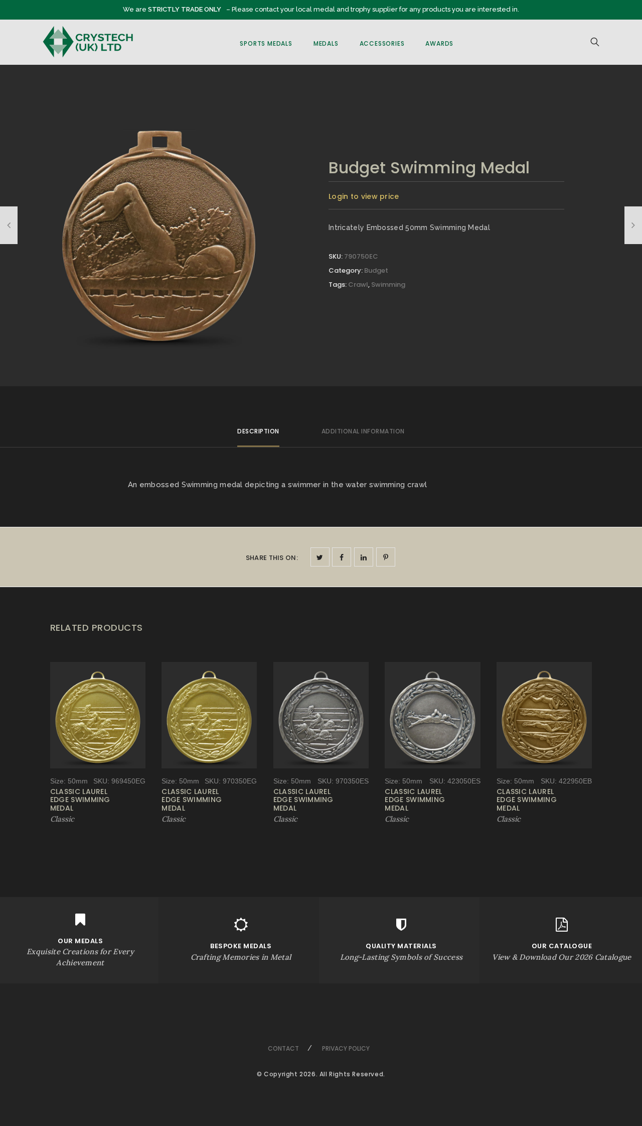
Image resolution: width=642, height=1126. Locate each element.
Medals (326, 43)
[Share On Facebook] (341, 557)
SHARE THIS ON (272, 557)
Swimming (388, 284)
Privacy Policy (346, 1048)
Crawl (358, 284)
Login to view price (364, 196)
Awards (439, 43)
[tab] (258, 435)
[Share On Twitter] (320, 557)
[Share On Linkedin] (363, 557)
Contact (283, 1048)
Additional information (363, 431)
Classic (62, 819)
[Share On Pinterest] (385, 557)
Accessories (382, 43)
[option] (158, 232)
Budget (376, 270)
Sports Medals (266, 43)
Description (258, 431)
